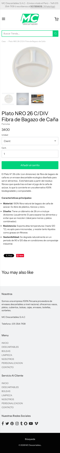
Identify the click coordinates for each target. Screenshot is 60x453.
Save (21, 255)
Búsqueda (30, 439)
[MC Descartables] (30, 19)
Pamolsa (6, 124)
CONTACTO (8, 367)
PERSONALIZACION (12, 363)
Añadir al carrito (30, 165)
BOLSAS (6, 351)
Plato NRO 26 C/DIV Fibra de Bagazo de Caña (26, 41)
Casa (4, 41)
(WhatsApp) (42, 6)
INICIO (5, 343)
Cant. (4, 148)
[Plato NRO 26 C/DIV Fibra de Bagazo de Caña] (8, 98)
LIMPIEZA (7, 355)
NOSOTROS (8, 359)
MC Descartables (33, 445)
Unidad (5, 135)
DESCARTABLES (10, 347)
